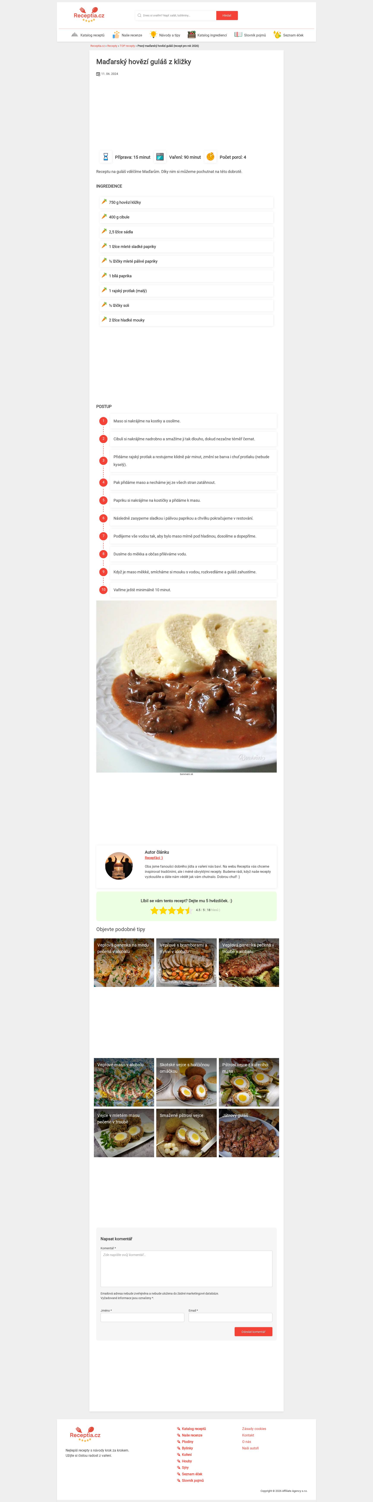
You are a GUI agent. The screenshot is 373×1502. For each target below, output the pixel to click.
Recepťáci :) (154, 858)
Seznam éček (293, 35)
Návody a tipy (169, 35)
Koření (187, 1455)
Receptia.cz (97, 45)
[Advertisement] (186, 109)
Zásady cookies (254, 1429)
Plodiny (187, 1442)
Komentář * (108, 1248)
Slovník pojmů (255, 35)
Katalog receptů (92, 35)
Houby (187, 1461)
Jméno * (106, 1310)
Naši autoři (250, 1448)
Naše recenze (132, 35)
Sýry (185, 1468)
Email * (193, 1310)
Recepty (112, 45)
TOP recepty (127, 45)
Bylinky (187, 1448)
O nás (246, 1442)
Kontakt (248, 1435)
